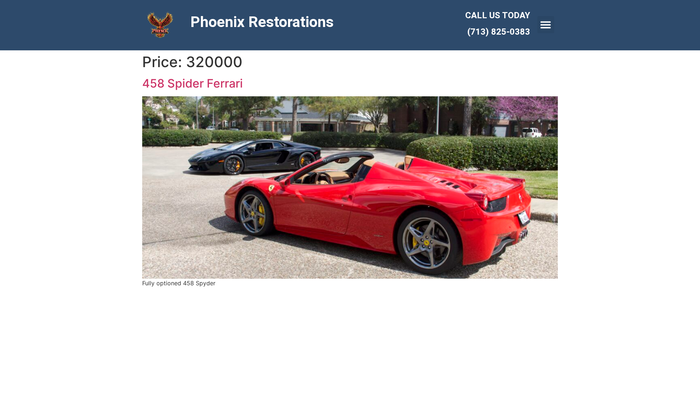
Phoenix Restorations (262, 22)
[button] (546, 24)
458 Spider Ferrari (192, 83)
